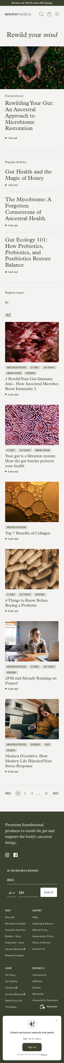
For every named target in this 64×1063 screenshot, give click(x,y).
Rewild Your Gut (13, 1000)
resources (38, 968)
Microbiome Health (15, 923)
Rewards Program (14, 955)
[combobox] (11, 893)
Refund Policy (39, 929)
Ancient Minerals (15, 949)
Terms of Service (41, 942)
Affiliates (37, 981)
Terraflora (11, 987)
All (7, 302)
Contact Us (38, 948)
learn (8, 968)
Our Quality (11, 981)
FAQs (35, 917)
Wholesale (38, 993)
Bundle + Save (13, 936)
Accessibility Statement (45, 1000)
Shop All (9, 917)
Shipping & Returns (42, 923)
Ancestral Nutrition (15, 929)
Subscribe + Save (14, 942)
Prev (8, 793)
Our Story (10, 974)
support (37, 910)
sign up (49, 892)
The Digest (11, 1006)
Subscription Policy (43, 936)
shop (8, 910)
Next (56, 793)
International (39, 974)
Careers (36, 987)
